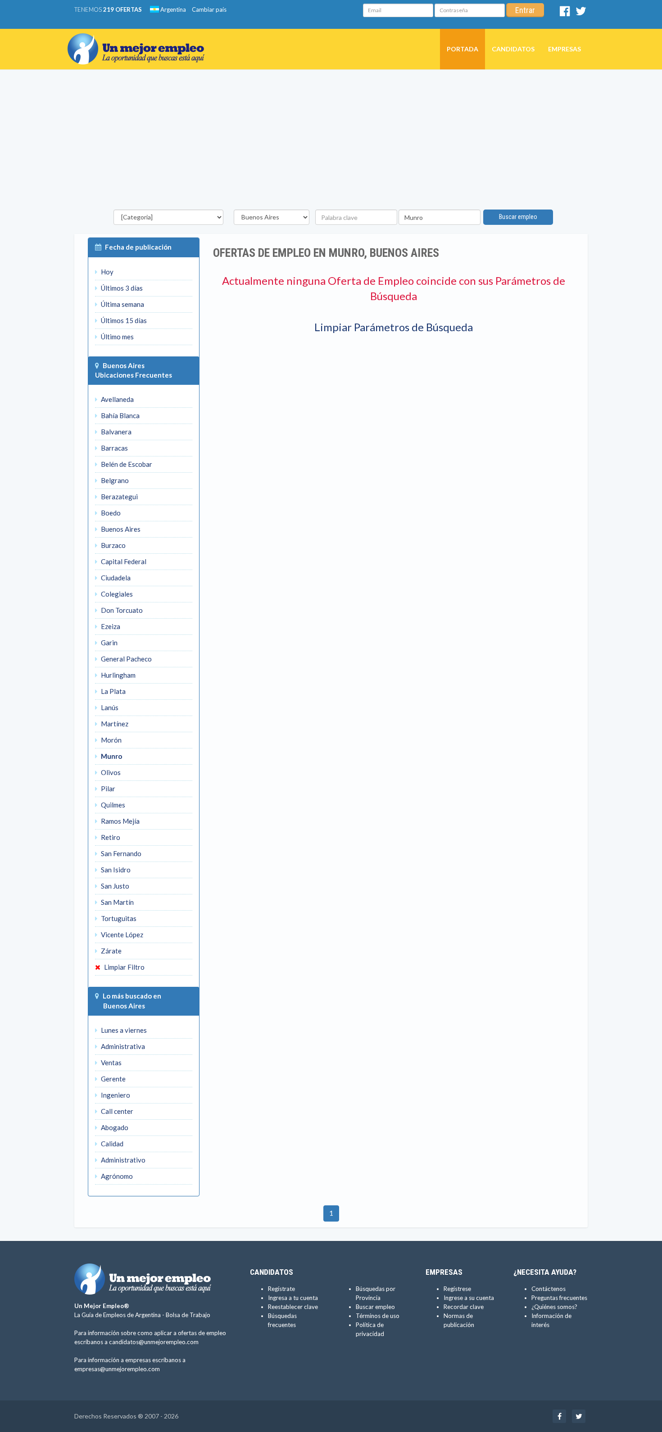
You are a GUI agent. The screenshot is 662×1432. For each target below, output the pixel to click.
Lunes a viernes (123, 1030)
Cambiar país (209, 9)
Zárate (111, 951)
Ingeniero (115, 1095)
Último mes (117, 337)
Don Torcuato (121, 610)
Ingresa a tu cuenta (293, 1297)
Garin (109, 642)
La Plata (113, 691)
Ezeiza (110, 626)
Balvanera (115, 432)
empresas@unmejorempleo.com (117, 1369)
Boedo (110, 513)
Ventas (111, 1062)
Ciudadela (115, 578)
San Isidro (115, 870)
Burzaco (113, 545)
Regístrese (457, 1288)
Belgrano (114, 480)
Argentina (172, 9)
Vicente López (121, 934)
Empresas (564, 49)
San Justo (114, 886)
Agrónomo (116, 1176)
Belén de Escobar (126, 464)
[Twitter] (581, 13)
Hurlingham (118, 675)
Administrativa (122, 1046)
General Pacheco (126, 659)
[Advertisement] (331, 142)
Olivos (110, 772)
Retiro (110, 837)
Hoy (106, 272)
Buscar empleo (518, 216)
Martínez (114, 724)
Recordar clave (464, 1306)
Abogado (114, 1127)
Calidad (111, 1144)
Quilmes (112, 805)
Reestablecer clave (293, 1306)
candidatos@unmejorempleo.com (154, 1341)
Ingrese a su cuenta (469, 1297)
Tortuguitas (118, 918)
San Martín (117, 902)
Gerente (113, 1079)
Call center (116, 1111)
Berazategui (119, 497)
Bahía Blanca (120, 415)
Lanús (109, 707)
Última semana (122, 304)
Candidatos (513, 49)
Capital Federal (123, 561)
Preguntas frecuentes (559, 1297)
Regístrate (281, 1288)
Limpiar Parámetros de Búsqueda (393, 326)
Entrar (525, 10)
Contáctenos (548, 1288)
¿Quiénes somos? (554, 1306)
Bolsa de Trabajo (188, 1314)
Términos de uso (377, 1315)
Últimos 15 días (123, 320)
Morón (111, 740)
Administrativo (122, 1160)
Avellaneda (117, 399)
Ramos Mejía (120, 821)
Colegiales (116, 594)
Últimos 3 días (121, 288)
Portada (462, 49)
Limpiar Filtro (124, 967)
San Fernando (120, 853)
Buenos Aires (124, 365)
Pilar (107, 788)
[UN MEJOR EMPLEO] (139, 40)
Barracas (114, 448)
